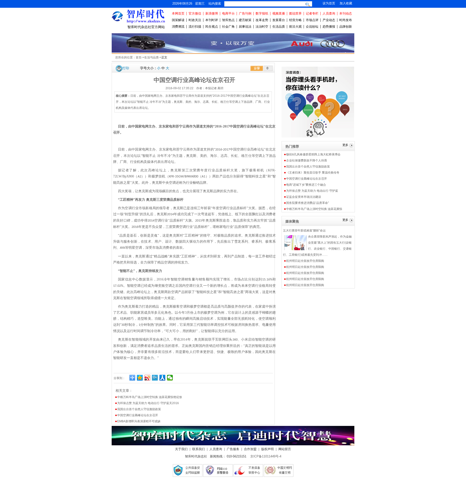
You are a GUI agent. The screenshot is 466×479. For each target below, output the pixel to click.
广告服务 (233, 449)
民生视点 (211, 26)
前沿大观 (295, 26)
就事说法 (245, 26)
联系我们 (198, 449)
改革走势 (262, 20)
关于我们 (181, 449)
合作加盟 (250, 449)
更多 (345, 145)
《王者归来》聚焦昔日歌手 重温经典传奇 (312, 172)
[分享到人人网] (162, 378)
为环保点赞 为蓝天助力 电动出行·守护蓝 (312, 190)
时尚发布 (345, 20)
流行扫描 (195, 26)
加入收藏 (346, 3)
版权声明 (267, 449)
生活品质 (278, 26)
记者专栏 (312, 13)
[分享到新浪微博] (147, 378)
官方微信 (195, 13)
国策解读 (178, 20)
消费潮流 (178, 26)
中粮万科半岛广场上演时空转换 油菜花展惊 (314, 209)
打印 (125, 68)
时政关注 (195, 20)
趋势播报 (329, 26)
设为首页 (329, 3)
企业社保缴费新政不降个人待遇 (306, 160)
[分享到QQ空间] (140, 378)
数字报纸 (262, 13)
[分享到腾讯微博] (155, 378)
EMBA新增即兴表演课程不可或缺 (138, 421)
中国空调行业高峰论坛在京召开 (137, 415)
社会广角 (228, 26)
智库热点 (228, 20)
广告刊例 (245, 13)
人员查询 (329, 13)
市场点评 (312, 20)
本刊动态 (345, 13)
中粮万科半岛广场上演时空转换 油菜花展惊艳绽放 (149, 397)
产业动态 (329, 20)
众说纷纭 (312, 26)
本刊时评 (211, 20)
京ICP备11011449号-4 (265, 456)
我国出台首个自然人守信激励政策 (139, 409)
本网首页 (178, 13)
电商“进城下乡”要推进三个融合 (306, 184)
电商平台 (228, 13)
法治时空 (262, 26)
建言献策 (245, 20)
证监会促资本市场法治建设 (303, 197)
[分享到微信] (170, 378)
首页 (138, 57)
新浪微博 (211, 13)
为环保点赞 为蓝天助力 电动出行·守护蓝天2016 (148, 403)
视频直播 (278, 13)
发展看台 (278, 20)
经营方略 (295, 20)
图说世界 (295, 13)
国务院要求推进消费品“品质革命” (307, 203)
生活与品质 (151, 57)
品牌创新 (345, 26)
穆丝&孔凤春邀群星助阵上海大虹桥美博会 (313, 154)
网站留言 (284, 449)
